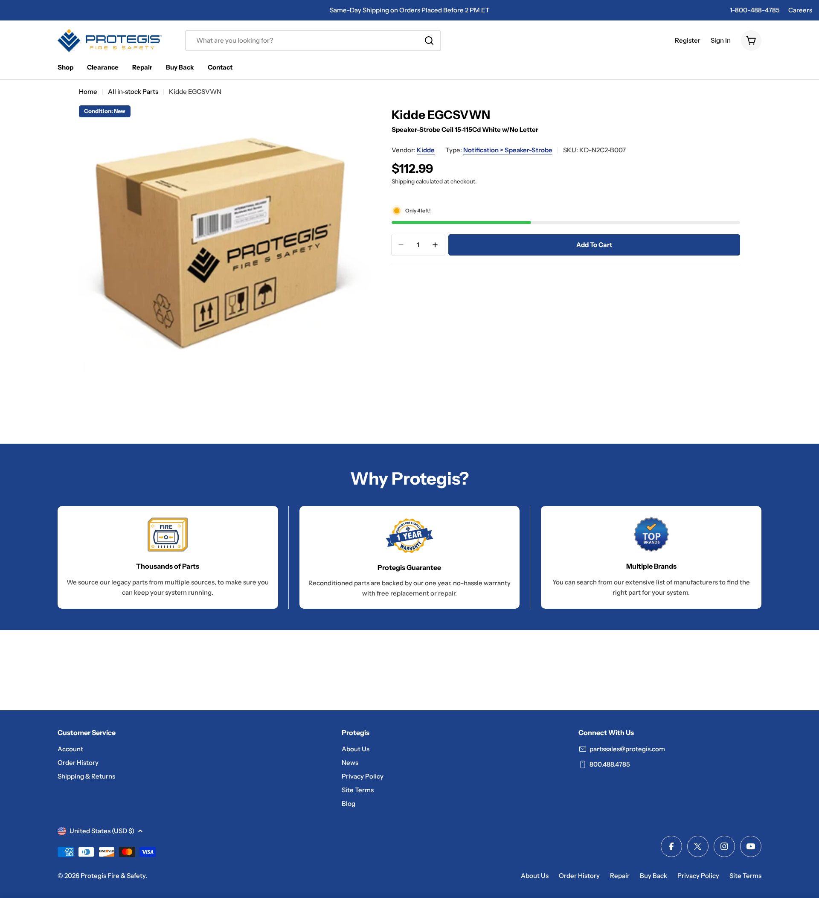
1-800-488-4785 (755, 10)
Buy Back (653, 876)
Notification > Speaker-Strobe (507, 150)
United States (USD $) (102, 831)
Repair (620, 876)
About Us (535, 876)
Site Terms (745, 876)
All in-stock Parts (133, 91)
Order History (579, 876)
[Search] (429, 40)
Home (88, 91)
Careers (800, 10)
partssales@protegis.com (627, 749)
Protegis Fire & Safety (113, 876)
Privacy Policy (698, 876)
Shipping (403, 181)
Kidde (426, 150)
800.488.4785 (610, 764)
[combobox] (313, 40)
